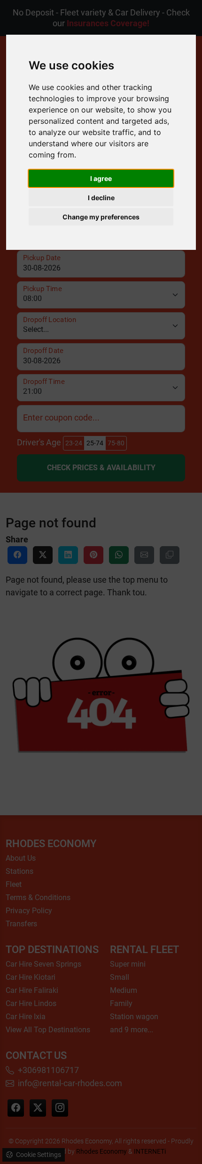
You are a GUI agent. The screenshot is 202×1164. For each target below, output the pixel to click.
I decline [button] (101, 198)
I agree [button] (101, 178)
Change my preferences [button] (101, 217)
